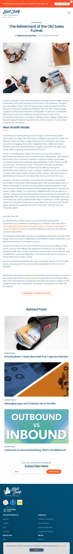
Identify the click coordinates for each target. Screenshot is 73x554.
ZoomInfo (6, 532)
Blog (4, 539)
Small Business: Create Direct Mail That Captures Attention (36, 356)
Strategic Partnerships (45, 519)
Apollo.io (6, 523)
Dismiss (36, 550)
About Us (41, 539)
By (25, 35)
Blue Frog (30, 278)
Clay (4, 527)
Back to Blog (8, 17)
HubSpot (6, 519)
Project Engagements (45, 527)
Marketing (36, 22)
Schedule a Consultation (36, 293)
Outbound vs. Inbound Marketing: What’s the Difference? (35, 450)
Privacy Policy (62, 546)
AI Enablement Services (46, 532)
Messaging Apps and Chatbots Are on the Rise (29, 403)
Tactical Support (43, 523)
